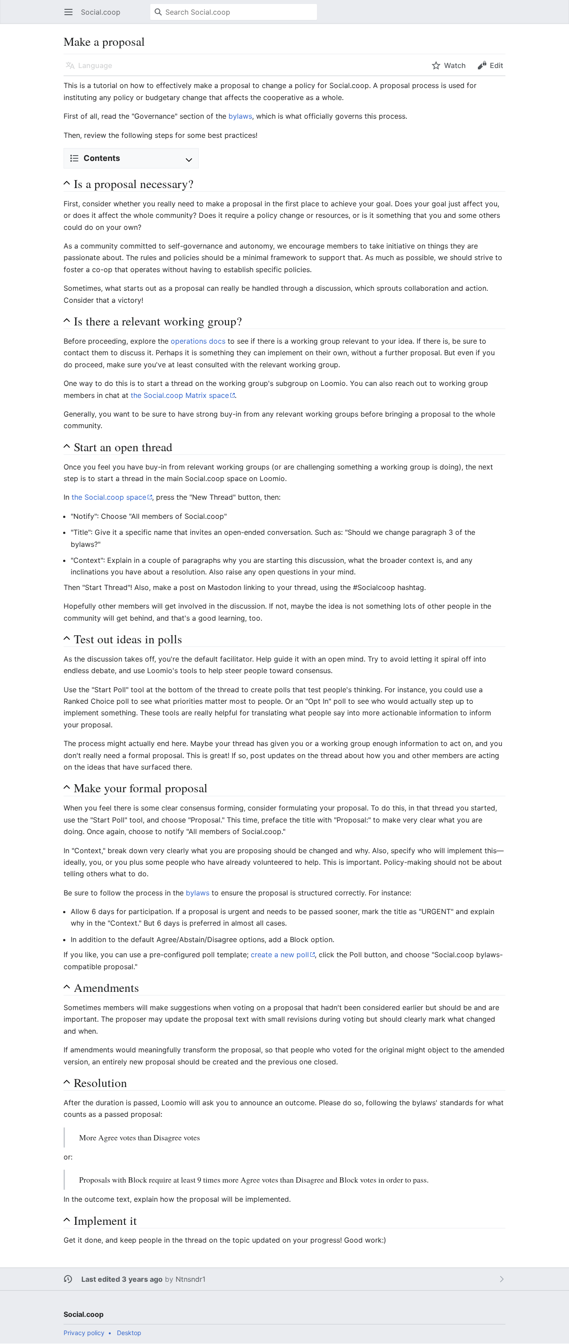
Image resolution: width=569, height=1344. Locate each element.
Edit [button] (496, 65)
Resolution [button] (100, 1082)
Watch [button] (455, 65)
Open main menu (71, 16)
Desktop (129, 1332)
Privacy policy (84, 1332)
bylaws (240, 116)
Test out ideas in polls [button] (128, 638)
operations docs (198, 341)
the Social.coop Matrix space (180, 395)
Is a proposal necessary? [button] (133, 183)
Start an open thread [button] (123, 446)
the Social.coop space (109, 497)
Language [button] (95, 65)
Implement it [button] (105, 1220)
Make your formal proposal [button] (141, 787)
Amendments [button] (106, 987)
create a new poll (280, 954)
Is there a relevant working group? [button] (158, 321)
